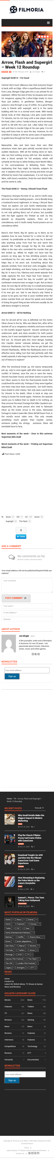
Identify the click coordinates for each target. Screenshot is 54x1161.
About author (11, 629)
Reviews (5, 72)
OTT (29, 1053)
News (20, 824)
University (8, 1060)
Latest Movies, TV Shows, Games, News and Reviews (26, 1151)
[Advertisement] (27, 484)
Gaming (21, 844)
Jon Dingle (36, 72)
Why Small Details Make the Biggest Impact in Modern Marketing (31, 818)
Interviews (22, 903)
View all (38, 808)
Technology (32, 1046)
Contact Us (9, 981)
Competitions (10, 1046)
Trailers (30, 1007)
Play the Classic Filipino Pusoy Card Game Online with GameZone (29, 838)
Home (9, 799)
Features (8, 1007)
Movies (7, 1000)
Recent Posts (13, 808)
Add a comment (11, 546)
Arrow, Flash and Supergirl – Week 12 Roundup (27, 65)
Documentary (33, 1060)
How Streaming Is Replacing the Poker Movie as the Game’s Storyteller (31, 880)
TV (10, 72)
